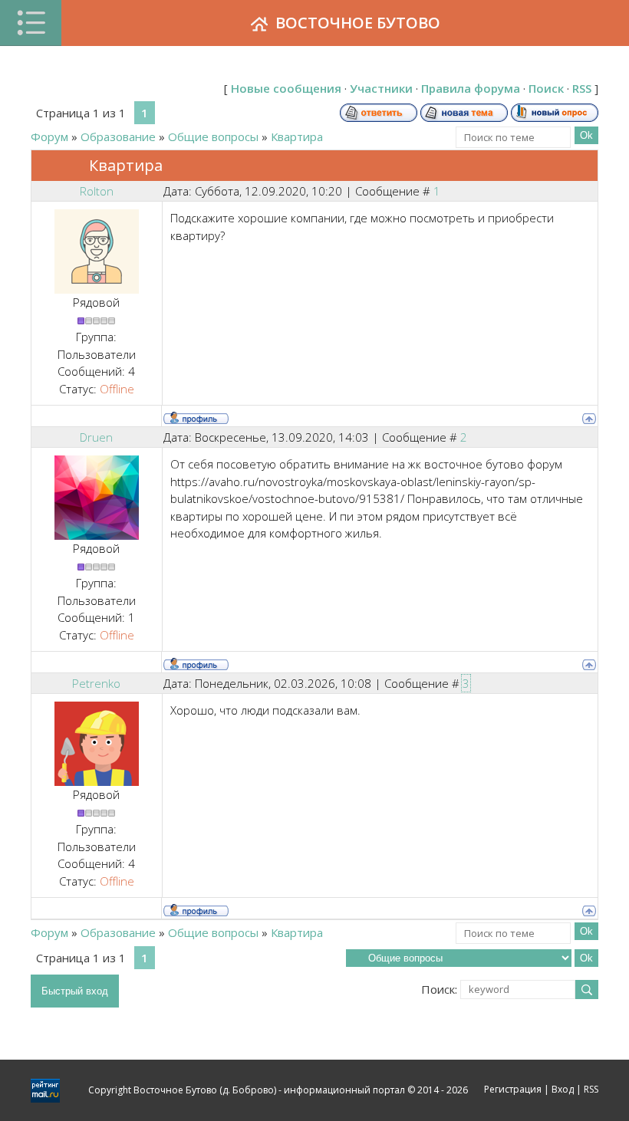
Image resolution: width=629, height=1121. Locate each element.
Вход (563, 1089)
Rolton (97, 191)
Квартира (297, 136)
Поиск (546, 88)
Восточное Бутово (357, 22)
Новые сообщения (286, 88)
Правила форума (470, 88)
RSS (581, 88)
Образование (118, 136)
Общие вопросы (213, 136)
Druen (96, 437)
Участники (381, 88)
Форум (49, 136)
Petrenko (96, 683)
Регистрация (513, 1089)
